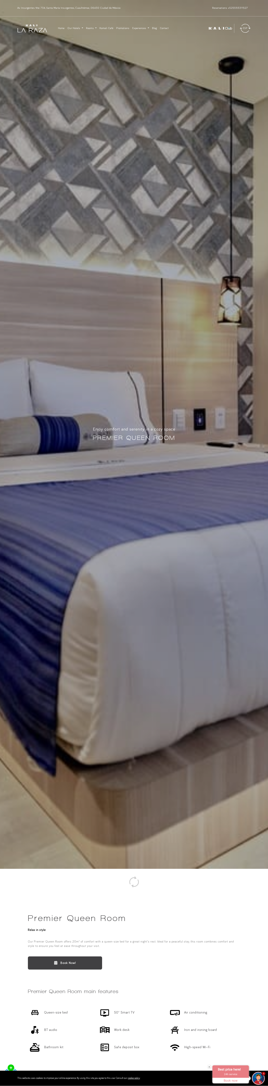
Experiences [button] (139, 28)
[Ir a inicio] (32, 28)
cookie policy (134, 1078)
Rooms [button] (90, 28)
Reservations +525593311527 (230, 8)
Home (61, 28)
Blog (154, 28)
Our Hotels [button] (74, 28)
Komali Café (106, 28)
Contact (164, 28)
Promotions (122, 28)
